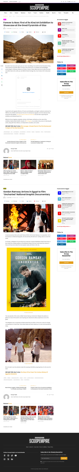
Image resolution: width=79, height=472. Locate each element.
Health (47, 12)
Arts (11, 12)
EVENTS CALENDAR (13, 1)
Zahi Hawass (22, 133)
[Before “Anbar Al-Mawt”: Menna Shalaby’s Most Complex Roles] (28, 164)
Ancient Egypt (7, 131)
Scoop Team (9, 28)
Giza (42, 131)
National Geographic (29, 312)
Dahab (9, 377)
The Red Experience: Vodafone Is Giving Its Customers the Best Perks (41, 142)
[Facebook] (2, 69)
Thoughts (66, 12)
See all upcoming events (63, 56)
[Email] (2, 85)
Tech (59, 12)
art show (28, 131)
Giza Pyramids (47, 131)
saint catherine (17, 379)
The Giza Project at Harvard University (25, 114)
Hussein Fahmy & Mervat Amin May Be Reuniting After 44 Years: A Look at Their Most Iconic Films (28, 419)
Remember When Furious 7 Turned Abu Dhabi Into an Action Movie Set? (44, 172)
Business (23, 12)
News (5, 12)
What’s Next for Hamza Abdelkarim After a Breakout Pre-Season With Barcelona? (45, 418)
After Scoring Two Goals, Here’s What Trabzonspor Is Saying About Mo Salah (10, 172)
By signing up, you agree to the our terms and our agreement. (67, 97)
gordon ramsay (30, 377)
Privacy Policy (69, 96)
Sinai (22, 379)
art (11, 131)
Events (16, 12)
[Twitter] (2, 72)
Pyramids (16, 133)
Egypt (33, 131)
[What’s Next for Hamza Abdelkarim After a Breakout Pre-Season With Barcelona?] (46, 410)
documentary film (15, 377)
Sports (53, 12)
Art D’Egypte (29, 121)
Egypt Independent (29, 363)
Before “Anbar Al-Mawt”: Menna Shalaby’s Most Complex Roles (27, 172)
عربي (19, 1)
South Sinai (27, 379)
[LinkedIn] (2, 75)
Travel (35, 12)
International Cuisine (39, 377)
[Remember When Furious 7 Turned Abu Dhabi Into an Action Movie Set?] (46, 164)
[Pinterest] (2, 78)
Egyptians (38, 131)
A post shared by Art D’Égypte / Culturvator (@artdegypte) (28, 106)
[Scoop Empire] (39, 7)
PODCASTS (5, 1)
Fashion (41, 12)
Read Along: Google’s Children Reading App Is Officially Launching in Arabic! (15, 388)
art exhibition (22, 131)
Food (29, 12)
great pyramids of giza (8, 133)
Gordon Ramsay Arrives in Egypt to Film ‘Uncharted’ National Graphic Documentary (15, 142)
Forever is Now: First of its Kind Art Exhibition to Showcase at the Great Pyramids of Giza (41, 388)
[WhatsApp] (2, 82)
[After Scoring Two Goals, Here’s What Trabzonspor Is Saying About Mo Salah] (11, 164)
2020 (5, 377)
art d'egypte (16, 131)
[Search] (72, 12)
